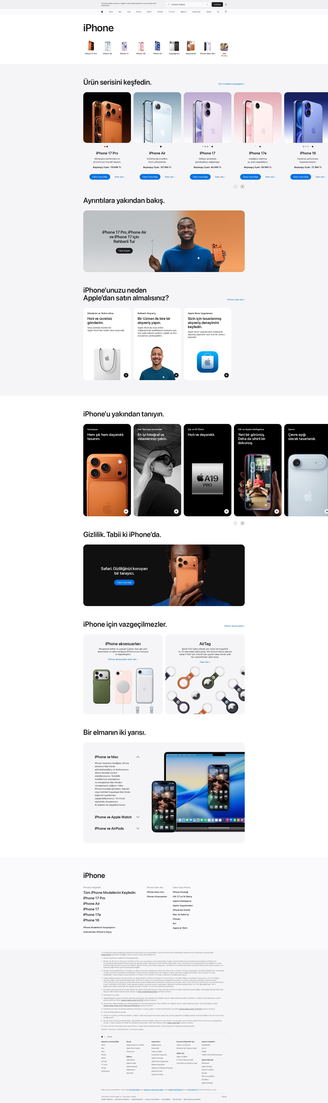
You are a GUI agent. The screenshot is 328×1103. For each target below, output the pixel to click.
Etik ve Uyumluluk (208, 1076)
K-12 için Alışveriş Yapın (185, 1060)
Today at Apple (156, 1051)
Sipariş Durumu (156, 1071)
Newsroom (205, 1063)
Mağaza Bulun (156, 1045)
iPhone (103, 1055)
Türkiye (224, 1097)
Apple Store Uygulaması (159, 1061)
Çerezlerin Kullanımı (122, 1099)
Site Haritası (177, 1099)
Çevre (204, 1048)
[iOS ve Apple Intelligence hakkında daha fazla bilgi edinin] (258, 470)
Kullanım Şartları (137, 1099)
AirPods (104, 1061)
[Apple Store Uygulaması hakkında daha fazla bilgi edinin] (207, 344)
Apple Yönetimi (207, 1066)
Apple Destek (106, 955)
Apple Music (130, 1060)
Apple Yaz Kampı (157, 1058)
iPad (102, 1051)
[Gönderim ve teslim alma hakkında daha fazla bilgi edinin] (107, 344)
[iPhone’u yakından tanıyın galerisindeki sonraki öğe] (242, 523)
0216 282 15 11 (193, 1090)
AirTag (103, 1068)
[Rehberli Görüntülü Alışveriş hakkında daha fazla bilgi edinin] (157, 344)
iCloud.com (130, 1051)
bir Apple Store (134, 1090)
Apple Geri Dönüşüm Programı (162, 1068)
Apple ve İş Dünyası (183, 1045)
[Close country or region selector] (226, 4)
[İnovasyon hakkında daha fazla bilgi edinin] (107, 470)
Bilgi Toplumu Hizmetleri (192, 1099)
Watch (103, 1058)
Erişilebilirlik (206, 1045)
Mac (102, 1048)
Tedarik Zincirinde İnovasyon (212, 1055)
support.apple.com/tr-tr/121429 (190, 1009)
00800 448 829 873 (175, 1090)
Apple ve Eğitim (182, 1057)
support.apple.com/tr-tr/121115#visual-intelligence (121, 1006)
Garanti (204, 1073)
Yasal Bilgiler (165, 1099)
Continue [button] (217, 4)
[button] (187, 4)
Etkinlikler (205, 1080)
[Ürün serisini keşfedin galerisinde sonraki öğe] (242, 186)
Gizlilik (204, 1051)
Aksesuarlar (105, 1071)
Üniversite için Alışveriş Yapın (187, 1063)
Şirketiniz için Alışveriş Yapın (187, 1048)
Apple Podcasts (131, 1066)
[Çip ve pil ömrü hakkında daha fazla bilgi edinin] (207, 470)
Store (103, 1045)
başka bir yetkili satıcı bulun (154, 1090)
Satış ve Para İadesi (152, 1099)
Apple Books (130, 1070)
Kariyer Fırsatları (208, 1070)
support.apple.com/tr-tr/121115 (132, 1000)
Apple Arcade (131, 1063)
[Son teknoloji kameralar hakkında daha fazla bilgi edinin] (157, 470)
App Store (129, 1073)
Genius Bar (155, 1048)
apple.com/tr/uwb (173, 1023)
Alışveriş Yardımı (157, 1074)
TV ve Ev (104, 1065)
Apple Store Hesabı (133, 1048)
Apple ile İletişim (207, 1083)
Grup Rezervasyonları (159, 1055)
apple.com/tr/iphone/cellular (147, 992)
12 (185, 654)
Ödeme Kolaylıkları (158, 1065)
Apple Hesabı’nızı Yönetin (135, 1045)
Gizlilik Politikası (107, 1099)
